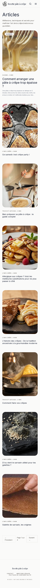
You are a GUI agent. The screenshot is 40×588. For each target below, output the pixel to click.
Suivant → (31, 539)
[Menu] (36, 4)
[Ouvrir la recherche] (30, 4)
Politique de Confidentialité (20, 575)
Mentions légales (23, 573)
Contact (10, 573)
